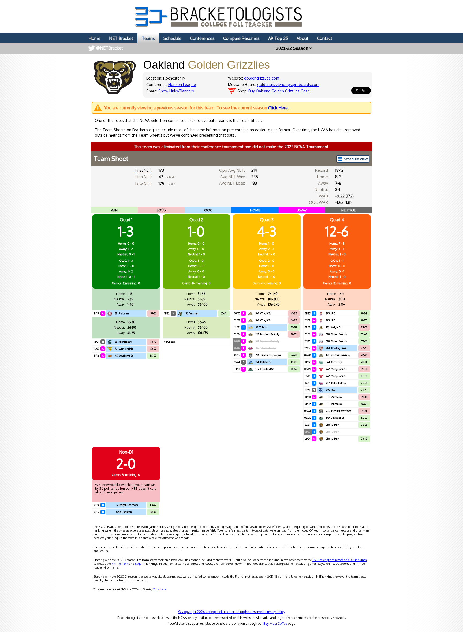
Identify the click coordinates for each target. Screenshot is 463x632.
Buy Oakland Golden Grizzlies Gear (278, 91)
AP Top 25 (278, 38)
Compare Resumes (241, 38)
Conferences (202, 38)
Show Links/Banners (176, 91)
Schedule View (356, 159)
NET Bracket (121, 38)
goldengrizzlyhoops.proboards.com (288, 84)
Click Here (278, 107)
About (302, 38)
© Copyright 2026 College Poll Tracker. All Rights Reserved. (221, 612)
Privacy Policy (275, 612)
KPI (113, 564)
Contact (324, 38)
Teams (148, 38)
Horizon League (182, 84)
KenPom (122, 564)
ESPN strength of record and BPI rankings (339, 560)
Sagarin (140, 564)
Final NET (143, 170)
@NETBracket (109, 48)
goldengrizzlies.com (261, 78)
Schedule (172, 38)
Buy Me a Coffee (275, 624)
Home (94, 38)
